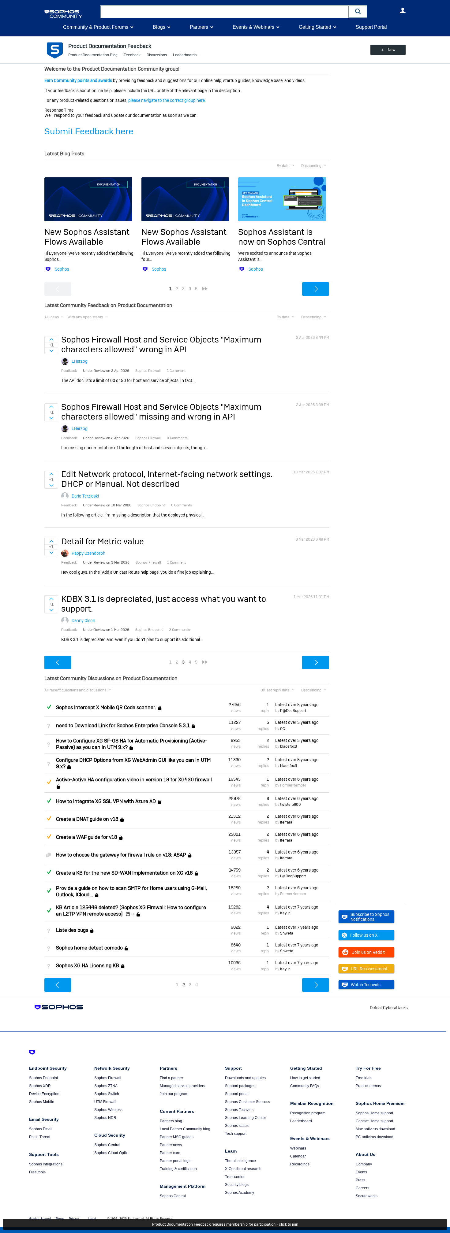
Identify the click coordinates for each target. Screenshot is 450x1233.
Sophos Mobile (41, 1102)
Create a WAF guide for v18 (86, 837)
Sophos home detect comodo (89, 948)
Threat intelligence (240, 1161)
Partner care (170, 1153)
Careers (362, 1188)
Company (364, 1164)
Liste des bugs (72, 930)
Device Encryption (44, 1094)
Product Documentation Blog (93, 55)
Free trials (364, 1078)
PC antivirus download (374, 1137)
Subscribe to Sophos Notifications (370, 917)
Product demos (368, 1086)
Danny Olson (83, 620)
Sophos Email (40, 1129)
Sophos (62, 269)
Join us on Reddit (368, 952)
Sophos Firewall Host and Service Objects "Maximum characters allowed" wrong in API (161, 344)
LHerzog (80, 361)
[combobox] (224, 12)
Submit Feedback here (88, 131)
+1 (133, 914)
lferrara (286, 822)
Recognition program (307, 1113)
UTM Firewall (105, 1102)
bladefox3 (288, 746)
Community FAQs (304, 1086)
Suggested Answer (49, 782)
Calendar (298, 1156)
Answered (49, 706)
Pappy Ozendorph (88, 553)
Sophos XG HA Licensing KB (87, 966)
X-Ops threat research (243, 1169)
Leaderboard (301, 1121)
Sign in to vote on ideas (51, 339)
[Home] (71, 14)
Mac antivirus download (375, 1129)
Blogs (159, 27)
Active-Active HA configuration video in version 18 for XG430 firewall (134, 779)
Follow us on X (363, 935)
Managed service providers (182, 1086)
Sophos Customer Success (247, 1102)
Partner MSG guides (176, 1137)
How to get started (305, 1078)
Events (361, 1172)
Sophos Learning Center (245, 1118)
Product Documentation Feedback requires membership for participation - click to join (225, 1224)
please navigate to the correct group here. (167, 100)
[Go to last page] (205, 289)
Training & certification (178, 1169)
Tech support (235, 1133)
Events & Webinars (253, 27)
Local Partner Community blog (185, 1129)
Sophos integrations (45, 1164)
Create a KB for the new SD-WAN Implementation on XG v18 (124, 873)
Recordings (299, 1164)
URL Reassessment (369, 969)
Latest (297, 704)
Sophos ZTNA (106, 1086)
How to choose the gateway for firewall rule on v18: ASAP (121, 855)
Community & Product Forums (95, 27)
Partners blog (171, 1121)
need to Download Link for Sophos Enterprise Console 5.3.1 (123, 725)
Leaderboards (185, 55)
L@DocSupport (293, 876)
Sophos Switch (106, 1094)
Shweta (286, 933)
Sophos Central (107, 1145)
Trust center (235, 1177)
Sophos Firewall (107, 1078)
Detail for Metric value (102, 541)
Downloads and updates (245, 1078)
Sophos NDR (105, 1118)
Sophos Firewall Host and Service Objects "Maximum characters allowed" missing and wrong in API (161, 412)
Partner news (171, 1145)
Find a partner (171, 1078)
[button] (358, 11)
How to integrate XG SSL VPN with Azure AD (106, 801)
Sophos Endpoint (43, 1078)
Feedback (132, 55)
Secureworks (366, 1196)
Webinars (298, 1148)
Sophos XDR (40, 1086)
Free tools (37, 1172)
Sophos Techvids (239, 1110)
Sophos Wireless (108, 1110)
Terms (60, 1218)
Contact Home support (374, 1121)
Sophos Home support (374, 1113)
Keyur (285, 913)
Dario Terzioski (85, 496)
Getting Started (315, 27)
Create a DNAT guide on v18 (87, 819)
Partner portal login (176, 1161)
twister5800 (290, 804)
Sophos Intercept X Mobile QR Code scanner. (106, 707)
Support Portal (371, 27)
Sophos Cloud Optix (111, 1153)
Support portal (237, 1094)
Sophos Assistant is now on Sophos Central (281, 237)
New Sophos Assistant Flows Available (86, 237)
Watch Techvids (366, 984)
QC (282, 728)
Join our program (174, 1094)
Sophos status (237, 1126)
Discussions (157, 55)
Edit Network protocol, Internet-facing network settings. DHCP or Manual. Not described (166, 479)
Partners (199, 27)
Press (360, 1180)
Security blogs (237, 1185)
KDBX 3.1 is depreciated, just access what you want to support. (163, 604)
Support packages (240, 1086)
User (402, 10)
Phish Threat (39, 1137)
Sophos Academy (239, 1192)
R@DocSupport (293, 710)
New (392, 49)
